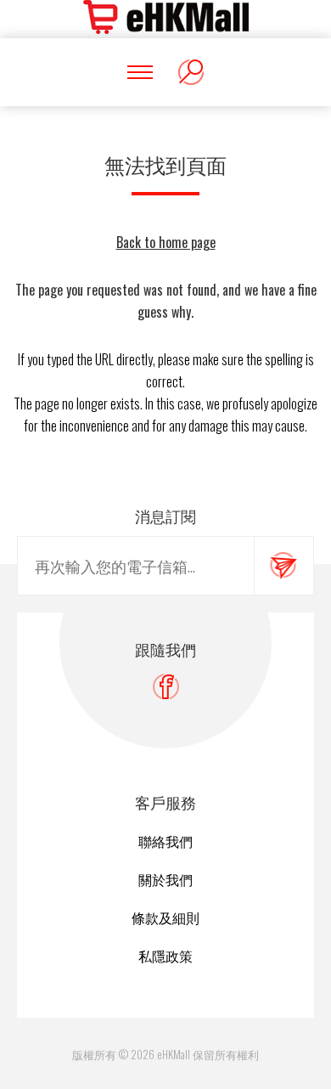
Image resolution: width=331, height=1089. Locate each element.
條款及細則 (165, 917)
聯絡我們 (165, 841)
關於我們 (165, 879)
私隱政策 (165, 955)
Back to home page (166, 242)
